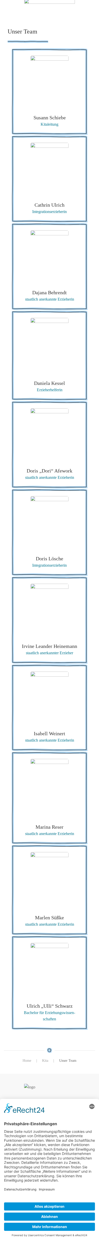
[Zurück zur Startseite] (49, 9)
